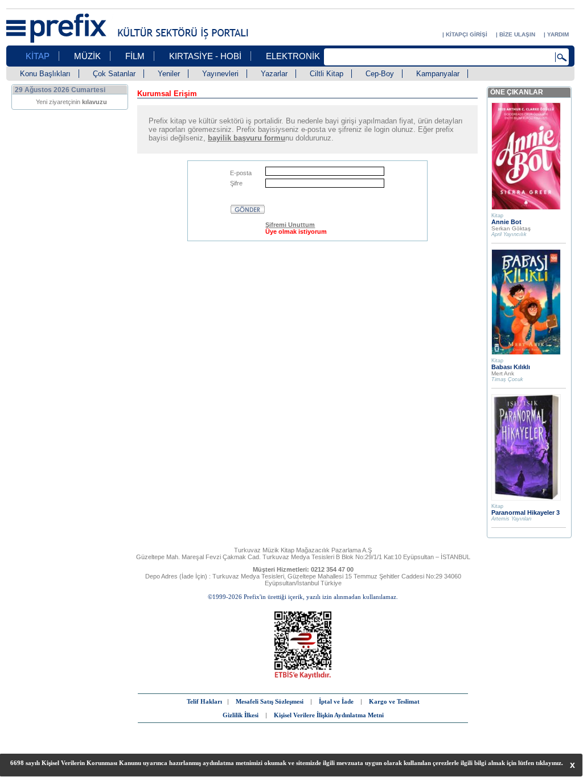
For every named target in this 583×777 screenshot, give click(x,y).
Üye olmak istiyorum (296, 231)
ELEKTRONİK (293, 56)
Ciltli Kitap (326, 73)
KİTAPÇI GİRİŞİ (466, 34)
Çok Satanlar (114, 73)
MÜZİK (87, 56)
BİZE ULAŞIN (517, 34)
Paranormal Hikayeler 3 (525, 512)
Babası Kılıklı (510, 366)
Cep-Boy (380, 73)
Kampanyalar (437, 73)
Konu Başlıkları (45, 73)
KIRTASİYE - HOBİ (205, 56)
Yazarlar (274, 73)
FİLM (135, 56)
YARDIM (558, 34)
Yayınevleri (220, 73)
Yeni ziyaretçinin (71, 101)
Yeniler (169, 73)
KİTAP (38, 56)
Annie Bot (506, 221)
